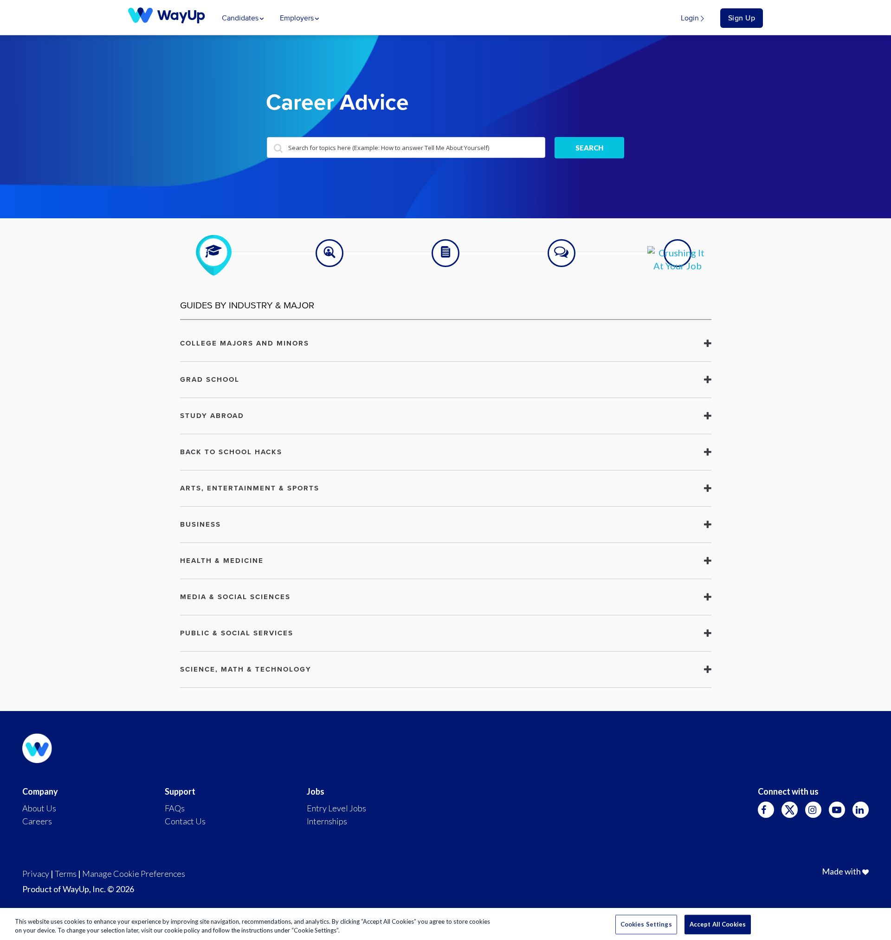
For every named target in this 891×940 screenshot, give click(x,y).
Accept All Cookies (718, 924)
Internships (327, 821)
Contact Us (185, 821)
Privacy (35, 873)
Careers (37, 821)
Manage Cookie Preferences (133, 873)
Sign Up (741, 18)
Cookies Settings (646, 924)
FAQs (175, 808)
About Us (39, 808)
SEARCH (589, 148)
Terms (66, 873)
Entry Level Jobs (336, 808)
